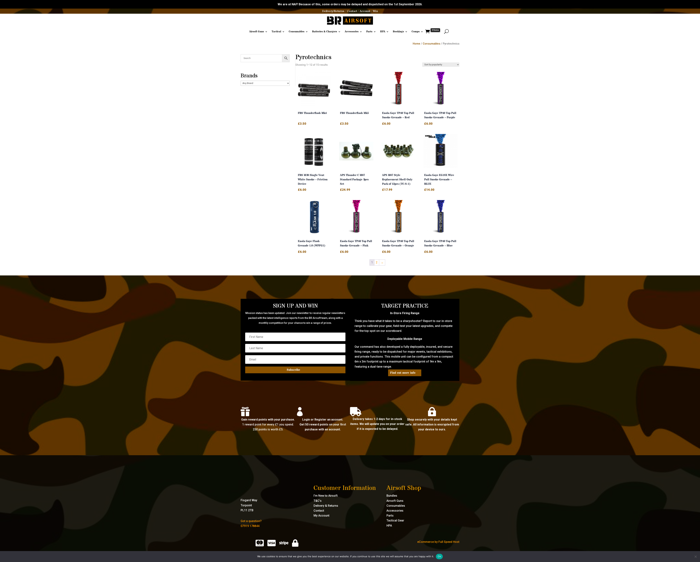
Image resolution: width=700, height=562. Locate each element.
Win (375, 11)
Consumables (296, 31)
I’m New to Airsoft (326, 495)
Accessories (352, 31)
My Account (321, 515)
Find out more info (402, 373)
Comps (416, 31)
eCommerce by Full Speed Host (438, 542)
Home (416, 43)
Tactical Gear (395, 520)
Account (365, 11)
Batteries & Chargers (324, 31)
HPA (382, 31)
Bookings (398, 31)
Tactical (276, 31)
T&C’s (318, 500)
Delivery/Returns (333, 11)
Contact (352, 11)
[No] (695, 556)
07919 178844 (250, 526)
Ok (439, 556)
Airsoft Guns (256, 31)
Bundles (391, 495)
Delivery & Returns (326, 505)
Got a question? (251, 521)
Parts (369, 31)
